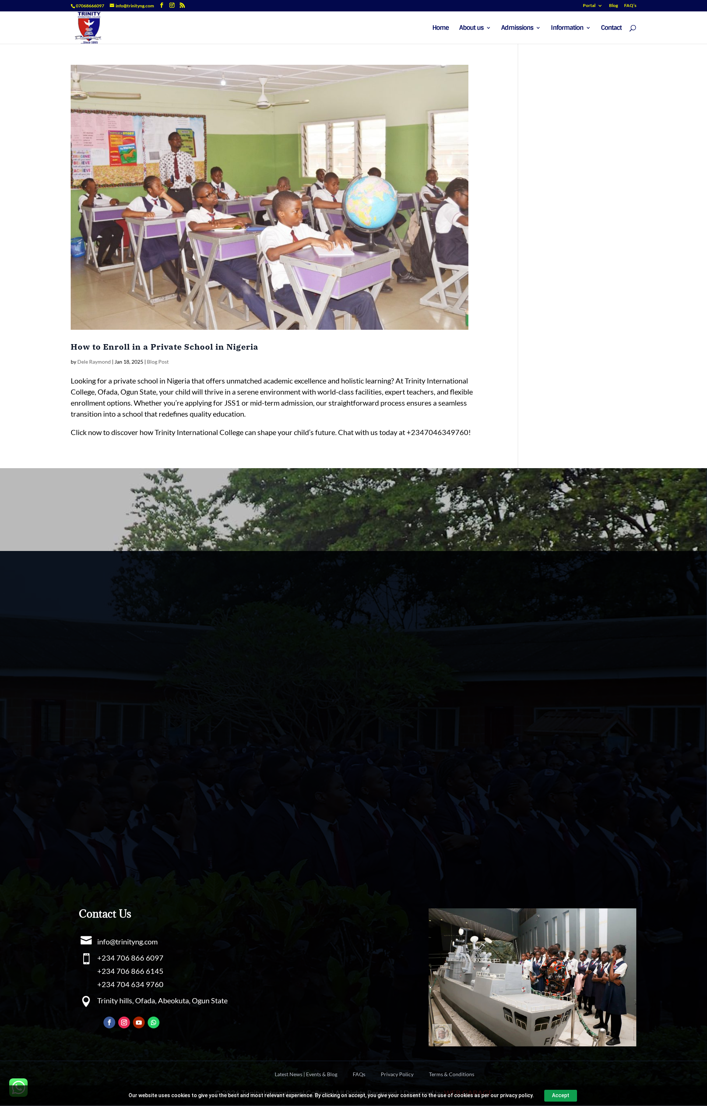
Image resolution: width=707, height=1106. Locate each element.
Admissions (517, 28)
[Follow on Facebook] (109, 1022)
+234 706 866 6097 (130, 957)
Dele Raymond (94, 361)
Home (440, 28)
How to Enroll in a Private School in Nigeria (164, 347)
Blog (613, 5)
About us (471, 28)
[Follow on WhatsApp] (153, 1022)
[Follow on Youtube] (139, 1022)
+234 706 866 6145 (130, 971)
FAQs (359, 1074)
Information (567, 28)
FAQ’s (630, 5)
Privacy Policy (397, 1074)
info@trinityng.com (127, 941)
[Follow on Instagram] (124, 1022)
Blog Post (158, 361)
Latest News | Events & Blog (306, 1074)
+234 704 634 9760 (130, 984)
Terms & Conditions (451, 1074)
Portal (589, 5)
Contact (611, 28)
